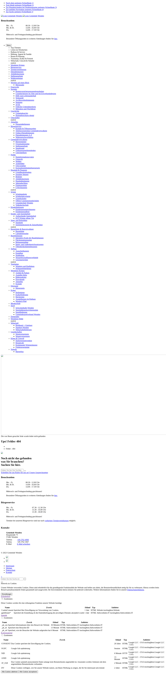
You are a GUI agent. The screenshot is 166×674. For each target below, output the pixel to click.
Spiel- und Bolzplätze (19, 220)
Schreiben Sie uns (8, 473)
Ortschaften (15, 118)
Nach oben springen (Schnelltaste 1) (20, 3)
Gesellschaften (16, 332)
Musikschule (15, 303)
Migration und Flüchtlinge (26, 109)
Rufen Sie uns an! (22, 473)
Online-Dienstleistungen (25, 133)
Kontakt (19, 284)
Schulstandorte (21, 194)
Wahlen (18, 161)
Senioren (19, 102)
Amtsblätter (20, 164)
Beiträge (19, 177)
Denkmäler (15, 317)
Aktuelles (14, 122)
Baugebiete (20, 231)
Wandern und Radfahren (25, 266)
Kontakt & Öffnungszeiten (26, 129)
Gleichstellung (21, 153)
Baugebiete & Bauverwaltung (22, 229)
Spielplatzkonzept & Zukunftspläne (29, 225)
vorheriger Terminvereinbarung (57, 521)
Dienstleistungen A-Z (24, 135)
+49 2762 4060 (23, 540)
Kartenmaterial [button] (6, 633)
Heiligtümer (20, 293)
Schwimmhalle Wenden (25, 308)
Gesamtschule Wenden (24, 203)
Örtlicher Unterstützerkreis (26, 107)
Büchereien (20, 297)
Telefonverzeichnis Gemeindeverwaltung (31, 131)
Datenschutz (10, 570)
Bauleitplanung (16, 236)
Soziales (14, 89)
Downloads (20, 279)
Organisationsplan (22, 144)
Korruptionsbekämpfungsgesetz (28, 168)
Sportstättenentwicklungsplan (27, 310)
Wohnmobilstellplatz (23, 268)
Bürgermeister (21, 142)
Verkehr (14, 349)
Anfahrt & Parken (22, 273)
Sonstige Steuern (22, 174)
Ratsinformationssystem (25, 157)
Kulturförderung (22, 295)
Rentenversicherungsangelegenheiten (30, 91)
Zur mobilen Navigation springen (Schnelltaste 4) (25, 10)
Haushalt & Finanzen (19, 170)
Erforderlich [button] (5, 596)
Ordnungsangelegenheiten (26, 150)
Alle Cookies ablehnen (10, 672)
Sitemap (9, 568)
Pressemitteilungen (23, 124)
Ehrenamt (14, 286)
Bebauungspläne (22, 242)
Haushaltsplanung (22, 181)
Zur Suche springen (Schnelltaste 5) (19, 12)
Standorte (19, 223)
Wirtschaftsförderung (24, 330)
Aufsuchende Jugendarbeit (26, 216)
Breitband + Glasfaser (24, 325)
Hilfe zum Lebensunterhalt (26, 96)
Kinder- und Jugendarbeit (20, 214)
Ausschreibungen (22, 251)
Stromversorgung (22, 334)
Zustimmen (8, 599)
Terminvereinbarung (18, 70)
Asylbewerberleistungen (25, 100)
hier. (55, 39)
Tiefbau (14, 249)
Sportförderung (21, 312)
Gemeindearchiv (22, 113)
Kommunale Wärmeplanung (26, 345)
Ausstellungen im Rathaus (26, 299)
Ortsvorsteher (21, 166)
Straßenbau (20, 255)
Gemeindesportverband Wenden (28, 314)
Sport (13, 306)
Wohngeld (19, 98)
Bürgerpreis (20, 288)
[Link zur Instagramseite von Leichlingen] (7, 562)
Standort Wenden (22, 327)
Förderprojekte (21, 185)
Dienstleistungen (17, 72)
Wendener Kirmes (18, 65)
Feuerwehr (15, 87)
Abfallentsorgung (17, 74)
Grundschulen (21, 198)
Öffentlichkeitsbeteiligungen (26, 247)
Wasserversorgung (23, 336)
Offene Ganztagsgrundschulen (27, 201)
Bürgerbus (20, 352)
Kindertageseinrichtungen (25, 209)
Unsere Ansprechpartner (38, 473)
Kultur (13, 290)
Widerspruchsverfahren (24, 137)
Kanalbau (19, 253)
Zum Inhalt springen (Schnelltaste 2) (20, 5)
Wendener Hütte (17, 319)
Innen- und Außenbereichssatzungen (30, 244)
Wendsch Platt (21, 301)
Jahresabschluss (22, 183)
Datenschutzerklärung (135, 590)
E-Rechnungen (21, 188)
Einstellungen (6, 594)
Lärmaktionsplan (22, 233)
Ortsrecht (19, 159)
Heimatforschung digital (25, 115)
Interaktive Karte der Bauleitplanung (30, 238)
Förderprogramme (22, 347)
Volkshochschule (22, 205)
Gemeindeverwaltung (19, 139)
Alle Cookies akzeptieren (28, 672)
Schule (13, 192)
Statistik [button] (4, 615)
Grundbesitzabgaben (23, 172)
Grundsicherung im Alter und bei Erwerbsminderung (36, 94)
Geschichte (15, 111)
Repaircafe (20, 343)
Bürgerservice (16, 67)
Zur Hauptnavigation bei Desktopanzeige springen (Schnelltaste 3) (31, 7)
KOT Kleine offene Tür (25, 218)
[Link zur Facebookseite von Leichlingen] (7, 558)
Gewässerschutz (22, 260)
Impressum (10, 566)
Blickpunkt (20, 85)
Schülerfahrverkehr (23, 196)
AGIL (18, 104)
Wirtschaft (14, 323)
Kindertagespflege (23, 212)
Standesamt (20, 148)
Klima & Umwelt (17, 338)
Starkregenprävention (24, 341)
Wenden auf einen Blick (20, 83)
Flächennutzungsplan (24, 240)
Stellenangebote (17, 76)
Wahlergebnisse (17, 78)
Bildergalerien (21, 277)
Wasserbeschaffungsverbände (27, 258)
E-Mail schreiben (23, 544)
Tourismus (15, 264)
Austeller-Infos (21, 275)
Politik (13, 155)
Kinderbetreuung (17, 207)
